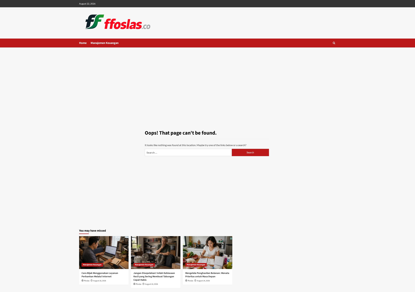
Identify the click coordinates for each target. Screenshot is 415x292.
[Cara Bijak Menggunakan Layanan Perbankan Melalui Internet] (104, 252)
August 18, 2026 (99, 280)
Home (83, 43)
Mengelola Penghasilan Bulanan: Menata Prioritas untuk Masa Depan (207, 274)
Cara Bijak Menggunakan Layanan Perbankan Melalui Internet (100, 274)
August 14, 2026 (151, 284)
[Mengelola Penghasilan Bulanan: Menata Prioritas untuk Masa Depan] (207, 252)
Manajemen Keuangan (105, 43)
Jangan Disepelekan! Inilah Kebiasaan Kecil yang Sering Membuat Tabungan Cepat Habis (154, 276)
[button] (334, 43)
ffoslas (86, 280)
